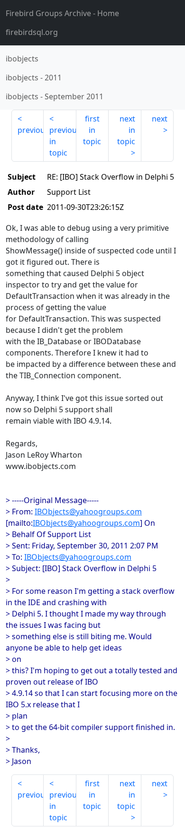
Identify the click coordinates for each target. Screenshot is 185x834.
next (159, 118)
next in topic (126, 130)
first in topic (92, 130)
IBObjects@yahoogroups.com (88, 511)
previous (31, 130)
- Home (62, 13)
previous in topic (62, 141)
